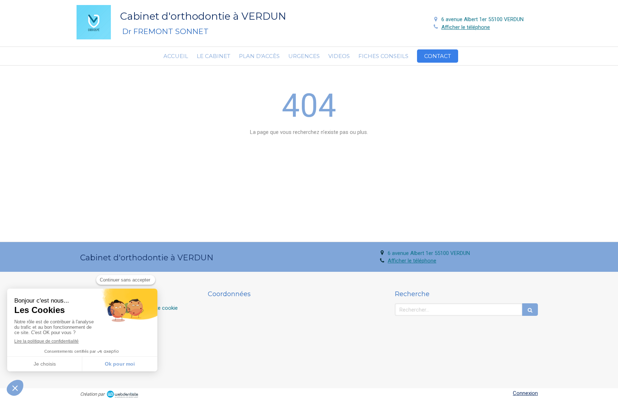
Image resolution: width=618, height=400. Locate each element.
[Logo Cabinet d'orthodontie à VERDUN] (94, 37)
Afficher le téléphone (465, 27)
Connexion (525, 393)
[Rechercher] (530, 309)
